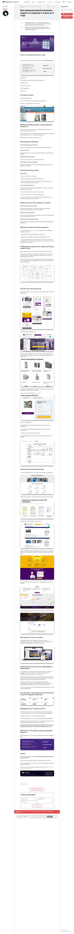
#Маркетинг (22, 7)
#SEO (21, 6)
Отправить (37, 805)
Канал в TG (68, 17)
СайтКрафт (5, 8)
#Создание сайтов (38, 6)
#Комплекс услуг (32, 6)
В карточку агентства (37, 789)
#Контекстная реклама (25, 6)
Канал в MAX (68, 14)
